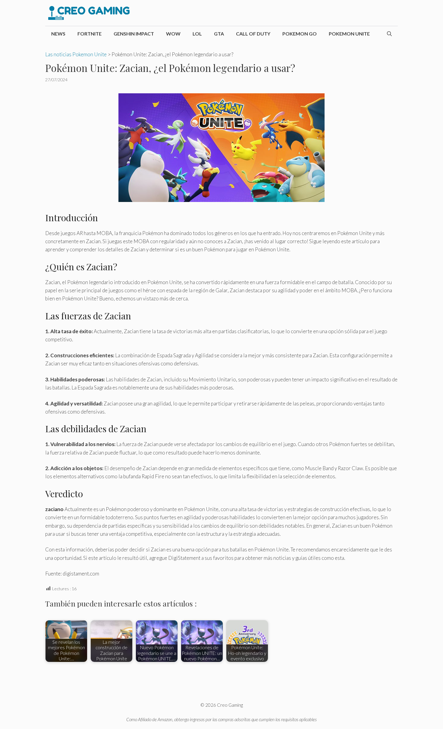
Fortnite (89, 33)
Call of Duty (253, 33)
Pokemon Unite (349, 33)
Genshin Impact (134, 33)
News (58, 33)
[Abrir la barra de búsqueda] (389, 33)
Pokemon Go (299, 33)
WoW (173, 33)
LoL (197, 33)
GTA (219, 33)
